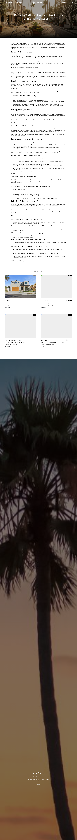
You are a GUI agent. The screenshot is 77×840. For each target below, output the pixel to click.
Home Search (19, 2)
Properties (10, 2)
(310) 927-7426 (71, 2)
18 (41, 353)
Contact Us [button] (38, 784)
